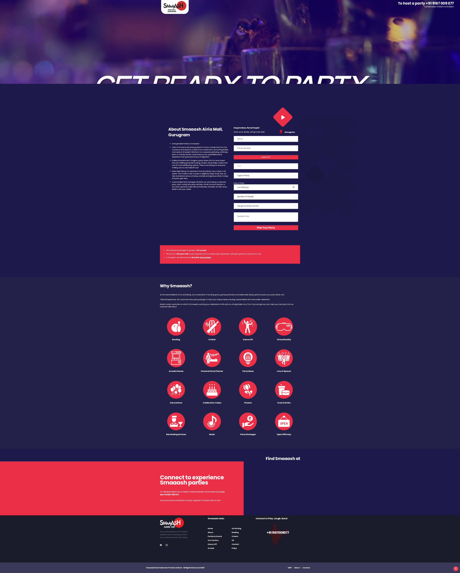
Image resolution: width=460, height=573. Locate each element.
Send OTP (266, 157)
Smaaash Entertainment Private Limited (164, 568)
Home (210, 528)
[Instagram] (167, 545)
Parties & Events (215, 536)
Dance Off (212, 544)
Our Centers (213, 540)
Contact (235, 544)
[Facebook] (161, 545)
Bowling (235, 532)
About (210, 532)
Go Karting (236, 528)
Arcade (211, 548)
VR (233, 540)
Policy (234, 548)
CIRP (290, 568)
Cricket (235, 536)
